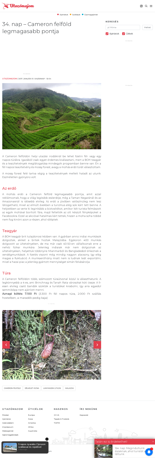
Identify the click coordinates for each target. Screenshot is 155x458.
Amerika (32, 423)
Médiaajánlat (7, 431)
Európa (31, 415)
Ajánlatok (64, 14)
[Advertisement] (27, 53)
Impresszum (7, 427)
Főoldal (5, 415)
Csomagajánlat (91, 14)
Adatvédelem (8, 423)
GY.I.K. (56, 415)
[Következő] (97, 345)
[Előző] (6, 345)
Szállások (76, 14)
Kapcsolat (84, 415)
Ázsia (30, 419)
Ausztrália (32, 431)
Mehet (147, 27)
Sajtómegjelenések (10, 435)
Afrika (30, 427)
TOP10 (57, 423)
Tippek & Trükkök (61, 419)
